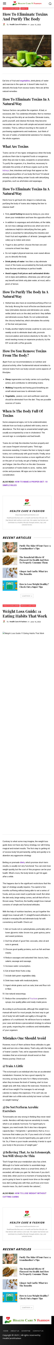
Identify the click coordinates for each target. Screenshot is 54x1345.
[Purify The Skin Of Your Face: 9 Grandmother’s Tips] (10, 547)
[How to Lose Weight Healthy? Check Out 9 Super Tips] (10, 586)
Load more (26, 596)
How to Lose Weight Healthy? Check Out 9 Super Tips (34, 585)
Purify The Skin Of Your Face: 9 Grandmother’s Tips (35, 547)
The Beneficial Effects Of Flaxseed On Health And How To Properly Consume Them (34, 560)
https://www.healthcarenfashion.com (27, 515)
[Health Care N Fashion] (5, 24)
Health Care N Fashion (18, 24)
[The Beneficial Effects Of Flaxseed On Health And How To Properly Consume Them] (10, 560)
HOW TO (24, 8)
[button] (50, 3)
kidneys (6, 170)
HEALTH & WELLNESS (11, 8)
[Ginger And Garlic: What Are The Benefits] (10, 573)
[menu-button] (4, 3)
